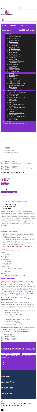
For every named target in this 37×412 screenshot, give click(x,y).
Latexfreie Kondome (15, 63)
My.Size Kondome (14, 49)
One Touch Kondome (15, 56)
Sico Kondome (13, 42)
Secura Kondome (14, 69)
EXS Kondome (13, 38)
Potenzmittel (13, 118)
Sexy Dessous (13, 102)
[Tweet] (5, 197)
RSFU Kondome (14, 68)
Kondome (8, 33)
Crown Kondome (14, 54)
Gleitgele (11, 73)
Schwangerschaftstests (16, 104)
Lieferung (8, 121)
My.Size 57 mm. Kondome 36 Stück (16, 202)
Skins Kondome (14, 44)
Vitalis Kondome (14, 47)
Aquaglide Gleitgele (15, 80)
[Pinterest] (5, 199)
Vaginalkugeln (13, 109)
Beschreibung (10, 205)
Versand (8, 208)
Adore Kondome (14, 52)
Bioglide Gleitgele (14, 82)
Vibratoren (12, 106)
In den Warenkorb (10, 192)
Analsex (11, 111)
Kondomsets (13, 59)
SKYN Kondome (14, 40)
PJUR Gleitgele (13, 76)
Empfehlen (5, 184)
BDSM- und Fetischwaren (17, 108)
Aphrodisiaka (13, 101)
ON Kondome (13, 57)
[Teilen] (5, 195)
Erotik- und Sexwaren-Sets (17, 116)
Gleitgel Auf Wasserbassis (17, 83)
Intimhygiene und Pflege (16, 113)
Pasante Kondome (15, 37)
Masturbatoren (13, 95)
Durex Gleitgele (13, 75)
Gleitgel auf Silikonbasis (16, 85)
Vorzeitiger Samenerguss (17, 97)
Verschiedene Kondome (16, 61)
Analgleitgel (13, 87)
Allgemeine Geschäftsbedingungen (16, 123)
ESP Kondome (13, 64)
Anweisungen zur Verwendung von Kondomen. (18, 246)
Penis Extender (13, 120)
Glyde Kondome (14, 66)
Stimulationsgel (14, 94)
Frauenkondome (14, 71)
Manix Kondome (14, 45)
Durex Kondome (14, 35)
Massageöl (12, 99)
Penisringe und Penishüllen (17, 92)
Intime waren (12, 90)
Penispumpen (13, 114)
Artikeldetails (10, 207)
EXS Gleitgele (13, 78)
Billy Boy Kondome (15, 50)
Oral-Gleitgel (13, 89)
